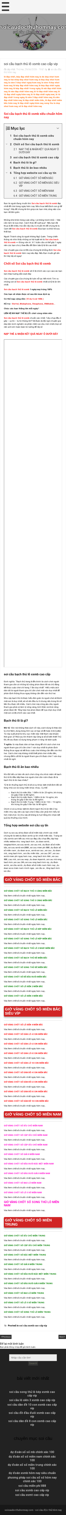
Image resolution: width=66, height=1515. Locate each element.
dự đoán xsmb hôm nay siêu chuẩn (32, 1473)
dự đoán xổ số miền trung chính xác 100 (32, 1466)
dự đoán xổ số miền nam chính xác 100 (32, 1458)
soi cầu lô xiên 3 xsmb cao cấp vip (32, 1400)
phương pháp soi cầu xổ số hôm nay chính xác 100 (32, 1479)
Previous (6, 1337)
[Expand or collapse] (58, 128)
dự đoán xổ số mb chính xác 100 (32, 1452)
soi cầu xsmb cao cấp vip (33, 1325)
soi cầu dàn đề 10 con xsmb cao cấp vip (32, 1406)
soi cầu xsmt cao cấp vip (32, 1495)
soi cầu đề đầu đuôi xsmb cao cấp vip (32, 1414)
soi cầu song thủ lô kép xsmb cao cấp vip (32, 1393)
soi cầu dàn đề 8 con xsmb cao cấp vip (32, 1422)
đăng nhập (14, 1347)
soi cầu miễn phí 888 (32, 1485)
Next (61, 1337)
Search (33, 1363)
